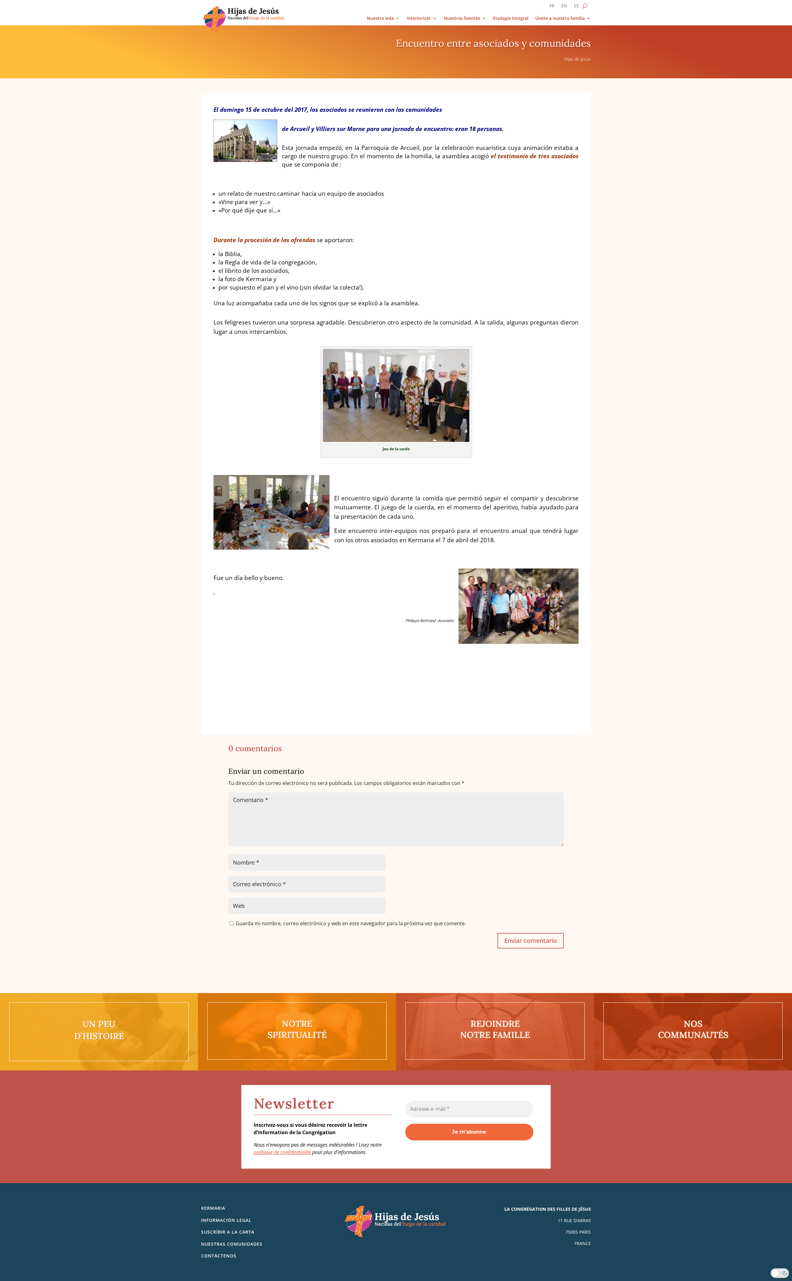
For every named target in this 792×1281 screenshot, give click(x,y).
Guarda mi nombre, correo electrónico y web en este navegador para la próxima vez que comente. (351, 923)
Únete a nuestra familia (560, 18)
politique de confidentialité (282, 1152)
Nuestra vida (380, 18)
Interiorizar (419, 18)
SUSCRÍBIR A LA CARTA (227, 1232)
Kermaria (213, 1208)
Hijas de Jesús (577, 59)
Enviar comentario (530, 940)
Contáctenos (218, 1256)
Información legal (226, 1220)
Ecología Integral (510, 18)
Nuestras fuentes (462, 18)
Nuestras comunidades (231, 1244)
